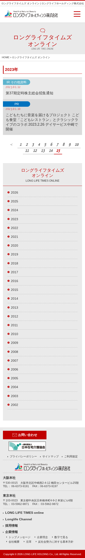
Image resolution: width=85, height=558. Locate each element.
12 (35, 151)
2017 (14, 272)
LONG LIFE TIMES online (24, 512)
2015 (14, 290)
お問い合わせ (27, 435)
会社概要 (14, 541)
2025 (14, 201)
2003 (14, 396)
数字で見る (61, 537)
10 (76, 145)
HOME (5, 57)
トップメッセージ (19, 537)
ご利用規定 (71, 456)
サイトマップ (50, 456)
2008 (14, 352)
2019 (14, 254)
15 (58, 151)
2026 (14, 192)
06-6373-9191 (20, 486)
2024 (14, 210)
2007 (14, 360)
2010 (14, 334)
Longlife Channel (18, 519)
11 (27, 151)
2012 (14, 316)
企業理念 (42, 537)
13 (43, 151)
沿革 (29, 541)
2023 (14, 219)
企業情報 (11, 532)
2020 (14, 245)
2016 (14, 281)
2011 (14, 325)
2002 (14, 405)
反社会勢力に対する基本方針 (55, 541)
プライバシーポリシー (23, 456)
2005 (14, 378)
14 (51, 151)
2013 (14, 307)
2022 (14, 228)
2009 (14, 343)
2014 (14, 298)
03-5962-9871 (20, 504)
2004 (14, 387)
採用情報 (11, 525)
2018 (14, 263)
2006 (14, 369)
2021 (14, 236)
